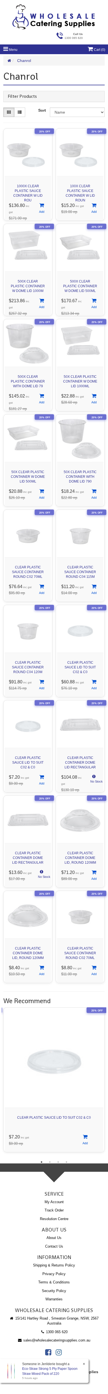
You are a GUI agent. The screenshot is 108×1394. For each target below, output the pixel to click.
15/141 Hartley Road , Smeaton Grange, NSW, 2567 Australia (56, 1321)
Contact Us (54, 1246)
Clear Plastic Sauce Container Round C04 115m (80, 572)
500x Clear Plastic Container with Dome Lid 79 (28, 381)
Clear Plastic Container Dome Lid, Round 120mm (80, 858)
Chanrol (24, 60)
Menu (12, 50)
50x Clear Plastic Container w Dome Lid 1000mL (80, 381)
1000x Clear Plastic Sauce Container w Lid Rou (28, 191)
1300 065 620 (56, 1332)
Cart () (99, 50)
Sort (42, 110)
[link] (48, 1352)
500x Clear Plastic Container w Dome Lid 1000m (28, 286)
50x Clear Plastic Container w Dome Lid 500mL (28, 476)
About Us (54, 1238)
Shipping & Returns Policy (54, 1265)
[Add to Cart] (41, 208)
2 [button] (50, 1162)
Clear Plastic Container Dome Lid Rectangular (80, 762)
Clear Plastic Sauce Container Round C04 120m (28, 667)
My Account (54, 1202)
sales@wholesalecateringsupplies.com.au (56, 1340)
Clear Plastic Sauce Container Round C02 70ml (28, 572)
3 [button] (58, 1162)
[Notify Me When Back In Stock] (94, 780)
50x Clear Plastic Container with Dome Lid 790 (80, 476)
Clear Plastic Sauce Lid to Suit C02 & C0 (80, 667)
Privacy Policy (54, 1274)
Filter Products (22, 96)
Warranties (54, 1299)
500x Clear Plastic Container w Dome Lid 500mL (80, 286)
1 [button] (41, 1162)
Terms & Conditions (54, 1282)
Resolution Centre (54, 1219)
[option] (54, 1081)
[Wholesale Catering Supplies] (54, 16)
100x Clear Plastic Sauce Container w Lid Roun (80, 191)
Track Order (54, 1210)
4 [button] (66, 1162)
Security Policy (54, 1291)
